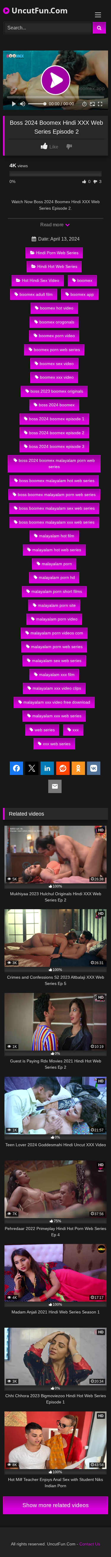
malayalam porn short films (56, 591)
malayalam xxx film (57, 674)
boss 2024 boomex (57, 404)
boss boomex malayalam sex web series (57, 508)
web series (45, 729)
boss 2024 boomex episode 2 (56, 432)
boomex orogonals (56, 322)
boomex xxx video (57, 377)
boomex (84, 280)
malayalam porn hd (57, 577)
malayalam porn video (57, 619)
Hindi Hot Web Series (57, 266)
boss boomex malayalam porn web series (57, 494)
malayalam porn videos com (56, 633)
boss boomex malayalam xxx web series (56, 522)
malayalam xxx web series (56, 715)
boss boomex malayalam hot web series (56, 480)
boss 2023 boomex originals (56, 391)
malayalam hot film (56, 535)
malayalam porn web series (57, 646)
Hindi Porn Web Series (57, 252)
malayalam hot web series (56, 549)
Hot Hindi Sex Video (40, 280)
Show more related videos (55, 1505)
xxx (76, 729)
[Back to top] (92, 1539)
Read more (52, 224)
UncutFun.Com (38, 10)
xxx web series (56, 743)
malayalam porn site (57, 605)
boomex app (82, 294)
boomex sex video (57, 363)
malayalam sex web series (56, 660)
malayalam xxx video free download (56, 702)
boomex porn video (57, 335)
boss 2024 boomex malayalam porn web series (57, 463)
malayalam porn (57, 563)
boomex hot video (56, 308)
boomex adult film (36, 294)
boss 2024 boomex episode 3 (56, 446)
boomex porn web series (57, 349)
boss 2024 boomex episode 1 (56, 418)
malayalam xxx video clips (57, 688)
